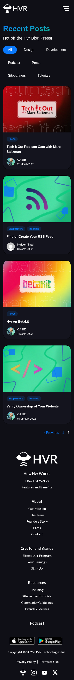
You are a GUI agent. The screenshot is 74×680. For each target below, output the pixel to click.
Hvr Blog (37, 590)
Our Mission (37, 508)
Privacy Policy (26, 662)
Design (29, 49)
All (10, 49)
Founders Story (37, 521)
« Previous (51, 432)
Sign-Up (37, 568)
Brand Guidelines (37, 609)
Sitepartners (17, 75)
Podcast (14, 62)
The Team (37, 515)
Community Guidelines (37, 602)
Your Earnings (37, 562)
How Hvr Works (37, 481)
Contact (37, 534)
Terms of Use (49, 662)
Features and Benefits (37, 487)
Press (36, 62)
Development (56, 49)
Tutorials (44, 75)
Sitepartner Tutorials (37, 596)
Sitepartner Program (37, 555)
